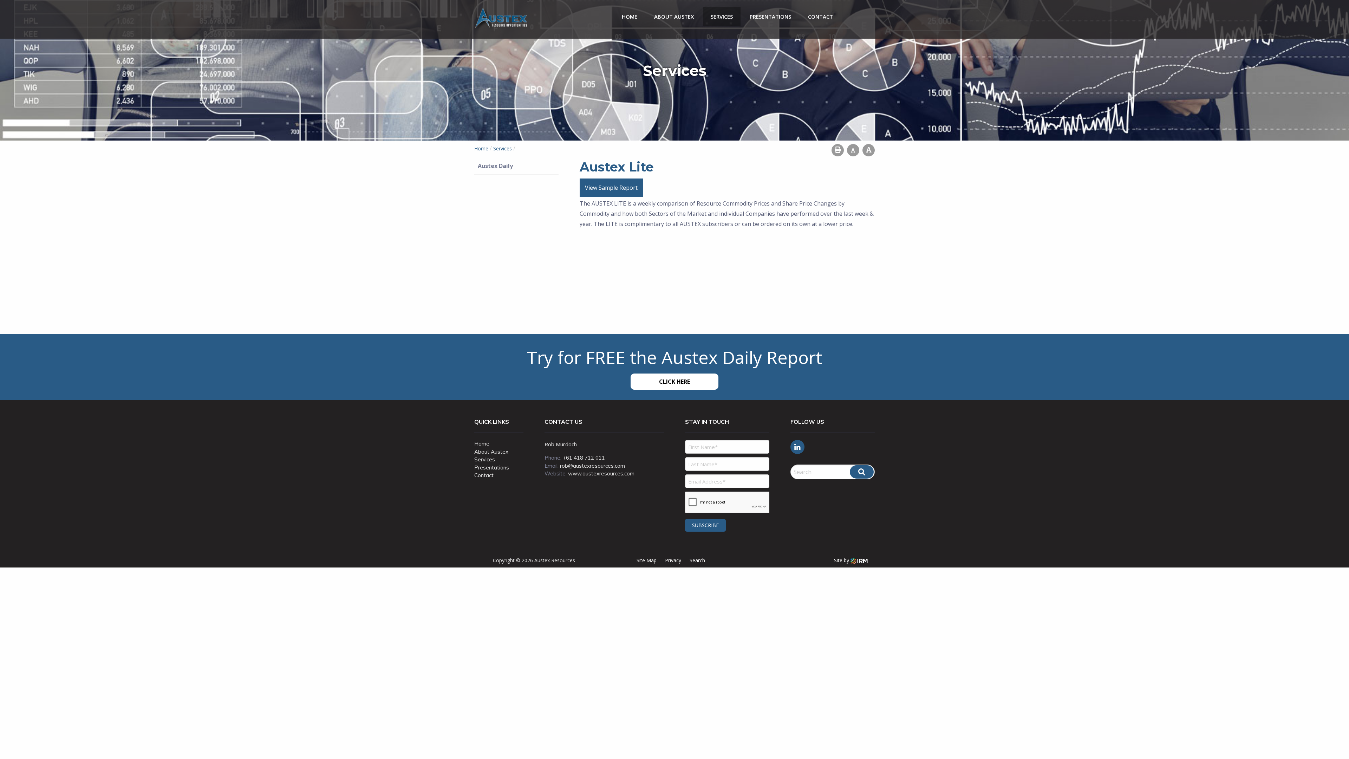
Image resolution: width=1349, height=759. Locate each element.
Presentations (770, 16)
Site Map (647, 560)
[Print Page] (838, 150)
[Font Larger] (868, 150)
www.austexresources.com (601, 473)
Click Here (674, 381)
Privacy (673, 560)
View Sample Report (611, 188)
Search (697, 560)
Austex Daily (495, 166)
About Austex (674, 16)
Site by (842, 560)
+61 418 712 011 (584, 457)
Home (629, 16)
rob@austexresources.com (592, 465)
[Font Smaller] (853, 150)
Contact (820, 16)
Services (722, 16)
